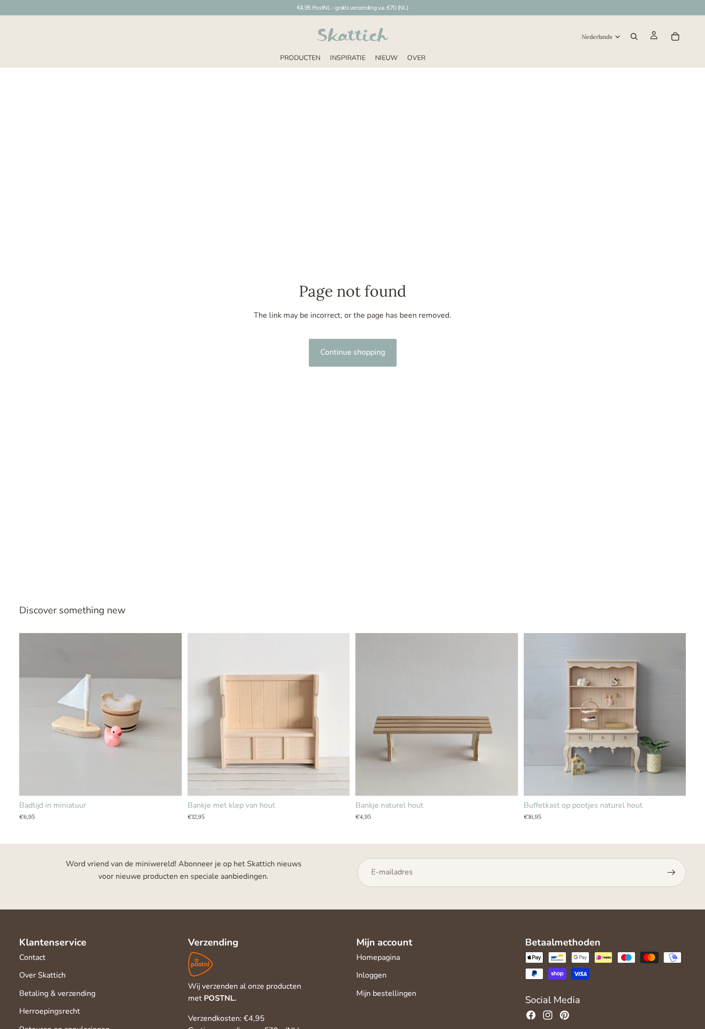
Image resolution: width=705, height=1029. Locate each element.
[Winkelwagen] (675, 36)
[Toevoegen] (167, 781)
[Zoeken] (634, 36)
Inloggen (371, 975)
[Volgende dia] (335, 714)
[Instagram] (547, 1015)
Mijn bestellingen (386, 993)
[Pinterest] (564, 1015)
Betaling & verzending (57, 993)
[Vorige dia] (202, 714)
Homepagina (378, 957)
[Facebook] (531, 1015)
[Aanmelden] (671, 872)
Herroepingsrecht (49, 1011)
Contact (32, 957)
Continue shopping (352, 352)
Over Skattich (42, 975)
